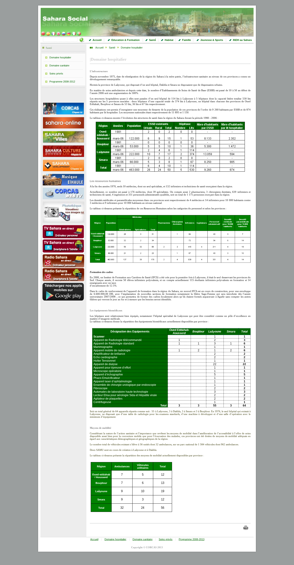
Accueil (99, 47)
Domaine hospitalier (132, 47)
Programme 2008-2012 (62, 81)
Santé (112, 47)
